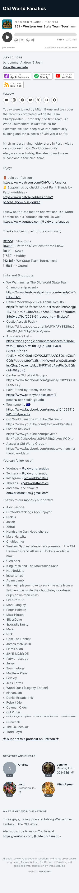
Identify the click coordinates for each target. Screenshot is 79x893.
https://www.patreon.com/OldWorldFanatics (35, 182)
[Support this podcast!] (54, 100)
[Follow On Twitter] (58, 772)
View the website (15, 67)
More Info (71, 47)
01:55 (8, 241)
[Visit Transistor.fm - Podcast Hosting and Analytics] (8, 47)
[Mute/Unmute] (33, 40)
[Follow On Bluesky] (30, 100)
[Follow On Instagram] (14, 100)
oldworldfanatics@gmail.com (27, 493)
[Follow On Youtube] (6, 100)
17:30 (8, 256)
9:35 (7, 251)
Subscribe (50, 47)
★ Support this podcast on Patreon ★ (31, 739)
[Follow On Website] (72, 772)
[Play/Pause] (7, 24)
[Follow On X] (38, 100)
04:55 (8, 246)
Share (60, 47)
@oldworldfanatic (34, 473)
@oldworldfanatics (35, 468)
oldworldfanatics (36, 478)
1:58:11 (8, 265)
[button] (45, 34)
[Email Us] (46, 100)
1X (22, 40)
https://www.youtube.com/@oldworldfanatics (36, 221)
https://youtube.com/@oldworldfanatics (32, 836)
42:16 (8, 261)
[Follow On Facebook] (22, 100)
